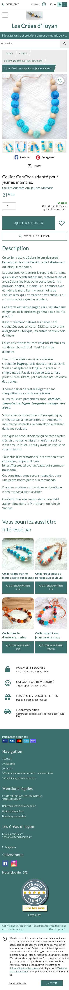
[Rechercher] (64, 43)
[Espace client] (44, 4)
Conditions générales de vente (20, 778)
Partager (24, 157)
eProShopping (15, 929)
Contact (35, 4)
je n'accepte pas (17, 983)
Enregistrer (48, 157)
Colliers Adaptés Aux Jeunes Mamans (27, 188)
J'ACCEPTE (52, 983)
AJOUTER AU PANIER (28, 223)
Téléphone (10, 847)
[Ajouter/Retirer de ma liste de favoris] (61, 223)
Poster (37, 165)
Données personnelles (14, 816)
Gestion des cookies (12, 811)
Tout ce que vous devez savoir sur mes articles (28, 773)
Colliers (23, 53)
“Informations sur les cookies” (25, 968)
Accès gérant (58, 929)
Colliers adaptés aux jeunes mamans (23, 60)
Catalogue (9, 763)
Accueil (9, 53)
